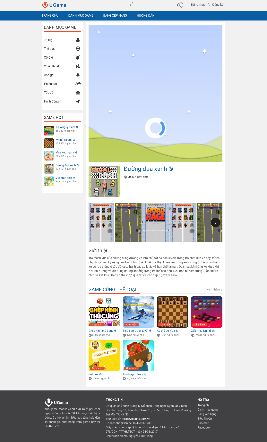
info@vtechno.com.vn (136, 419)
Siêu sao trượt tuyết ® (137, 330)
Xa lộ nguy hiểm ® (67, 127)
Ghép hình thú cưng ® (102, 330)
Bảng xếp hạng (207, 414)
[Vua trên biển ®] (49, 178)
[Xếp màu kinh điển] (206, 297)
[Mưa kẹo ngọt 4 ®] (49, 152)
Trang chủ (204, 405)
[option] (155, 222)
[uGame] (55, 3)
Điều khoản (205, 418)
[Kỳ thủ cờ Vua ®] (49, 140)
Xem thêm (214, 289)
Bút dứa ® (95, 374)
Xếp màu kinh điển (203, 330)
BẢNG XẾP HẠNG (115, 15)
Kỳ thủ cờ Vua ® (65, 139)
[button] (215, 222)
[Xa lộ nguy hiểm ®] (49, 127)
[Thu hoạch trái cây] (138, 341)
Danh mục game (208, 409)
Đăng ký (217, 4)
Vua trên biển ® (65, 177)
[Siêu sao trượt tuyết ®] (138, 297)
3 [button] (161, 247)
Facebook (204, 427)
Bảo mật (203, 423)
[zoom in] (219, 28)
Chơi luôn (97, 324)
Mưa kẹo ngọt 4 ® (67, 152)
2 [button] (156, 247)
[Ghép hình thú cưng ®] (104, 297)
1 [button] (150, 247)
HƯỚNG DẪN (145, 15)
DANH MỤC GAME (80, 15)
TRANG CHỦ (50, 15)
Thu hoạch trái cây (135, 374)
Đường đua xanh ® (67, 165)
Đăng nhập (198, 4)
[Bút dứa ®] (104, 341)
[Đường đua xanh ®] (49, 165)
